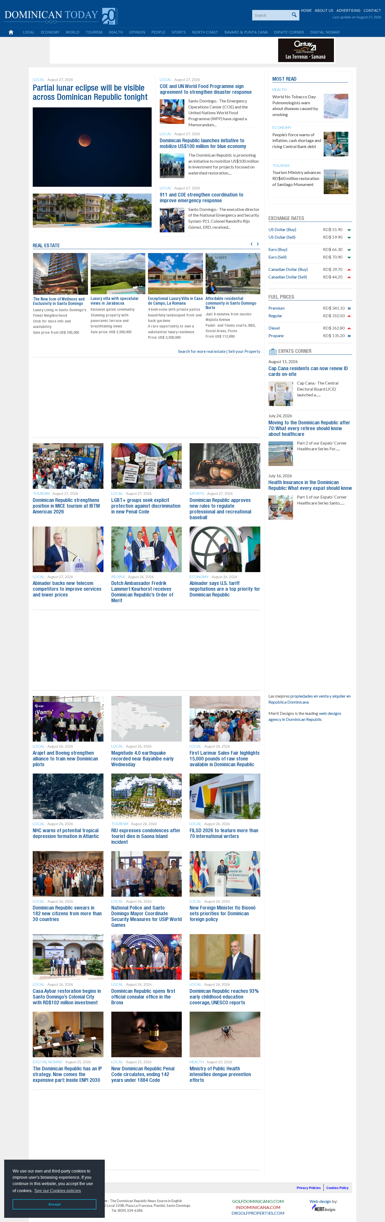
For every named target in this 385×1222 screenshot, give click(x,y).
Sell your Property (244, 351)
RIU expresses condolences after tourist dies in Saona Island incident (145, 837)
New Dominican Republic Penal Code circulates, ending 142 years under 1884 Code (142, 1075)
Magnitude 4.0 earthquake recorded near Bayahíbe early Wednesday (142, 759)
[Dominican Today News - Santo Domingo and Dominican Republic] (61, 16)
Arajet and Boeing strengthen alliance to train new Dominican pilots (65, 759)
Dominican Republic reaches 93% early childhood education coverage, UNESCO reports (224, 997)
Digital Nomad (325, 32)
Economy (50, 32)
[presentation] (251, 243)
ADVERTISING (348, 10)
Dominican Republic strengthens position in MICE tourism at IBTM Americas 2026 (66, 506)
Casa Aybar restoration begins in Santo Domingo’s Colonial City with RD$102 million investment (67, 997)
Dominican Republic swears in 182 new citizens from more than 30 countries (67, 914)
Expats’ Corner (289, 32)
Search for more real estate (202, 351)
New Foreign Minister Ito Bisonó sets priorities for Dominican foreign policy (223, 914)
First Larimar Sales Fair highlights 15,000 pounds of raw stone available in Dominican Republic (225, 759)
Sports (179, 32)
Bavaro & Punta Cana (246, 32)
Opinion (137, 32)
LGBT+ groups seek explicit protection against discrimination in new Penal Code (145, 506)
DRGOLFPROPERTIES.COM (258, 1212)
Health (116, 32)
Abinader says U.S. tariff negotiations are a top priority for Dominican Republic (225, 589)
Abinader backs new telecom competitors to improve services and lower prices (67, 589)
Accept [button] (54, 1204)
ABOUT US (324, 10)
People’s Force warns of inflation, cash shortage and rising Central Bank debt (296, 140)
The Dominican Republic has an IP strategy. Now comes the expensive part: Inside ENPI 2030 (67, 1075)
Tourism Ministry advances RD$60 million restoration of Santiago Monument (296, 178)
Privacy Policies (309, 1188)
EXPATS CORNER (294, 351)
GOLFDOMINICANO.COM (258, 1201)
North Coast (205, 32)
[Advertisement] (146, 50)
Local (29, 32)
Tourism (94, 32)
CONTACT (372, 10)
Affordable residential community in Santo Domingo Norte (231, 303)
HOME (306, 10)
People (158, 32)
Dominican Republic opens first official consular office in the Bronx (143, 997)
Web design (320, 1201)
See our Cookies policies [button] (57, 1190)
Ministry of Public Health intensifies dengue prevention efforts (220, 1075)
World (72, 32)
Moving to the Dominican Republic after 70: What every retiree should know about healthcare (309, 429)
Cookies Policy (337, 1188)
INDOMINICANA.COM (258, 1207)
